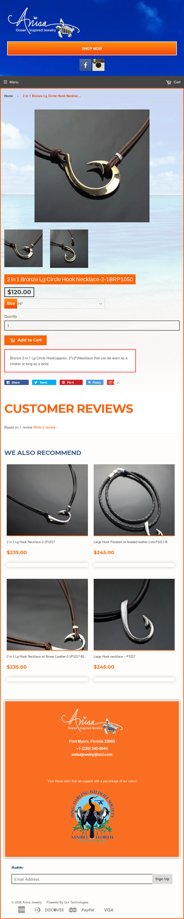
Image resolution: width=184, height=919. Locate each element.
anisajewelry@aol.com (92, 754)
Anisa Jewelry (32, 902)
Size (11, 303)
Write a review (44, 427)
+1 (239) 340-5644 (92, 748)
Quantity (10, 316)
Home (8, 95)
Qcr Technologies (76, 902)
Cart (176, 81)
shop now (92, 48)
